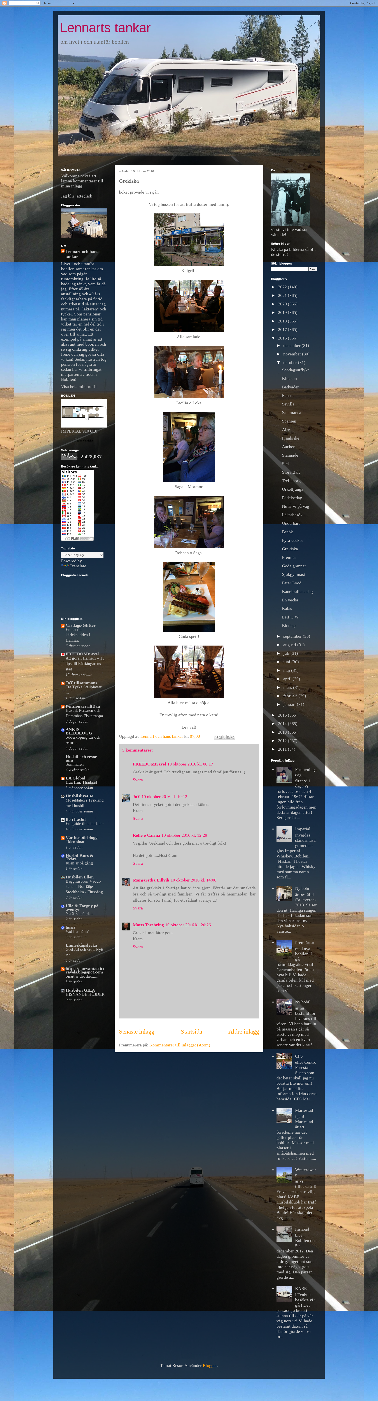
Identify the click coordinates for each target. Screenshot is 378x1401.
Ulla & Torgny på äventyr (82, 907)
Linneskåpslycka (81, 945)
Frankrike (290, 438)
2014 (283, 723)
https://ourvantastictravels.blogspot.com (85, 970)
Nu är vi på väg (295, 506)
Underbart (291, 523)
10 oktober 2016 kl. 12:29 (184, 835)
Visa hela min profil (79, 386)
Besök (287, 531)
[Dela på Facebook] (228, 737)
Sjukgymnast (293, 574)
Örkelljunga (292, 489)
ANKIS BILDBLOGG (79, 731)
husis (70, 927)
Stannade (290, 455)
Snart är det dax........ (83, 976)
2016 (283, 338)
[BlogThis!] (220, 737)
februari (291, 695)
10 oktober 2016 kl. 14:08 (193, 880)
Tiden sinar (75, 841)
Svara (138, 779)
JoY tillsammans (81, 682)
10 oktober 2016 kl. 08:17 (190, 764)
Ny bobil (303, 888)
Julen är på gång (79, 863)
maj (287, 670)
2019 (283, 312)
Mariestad (304, 1110)
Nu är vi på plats (79, 913)
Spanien (289, 421)
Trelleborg (291, 480)
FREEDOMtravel (149, 764)
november (292, 354)
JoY (136, 796)
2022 (283, 286)
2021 (283, 295)
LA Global (75, 778)
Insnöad (302, 1229)
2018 (283, 321)
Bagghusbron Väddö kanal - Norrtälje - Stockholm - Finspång (84, 886)
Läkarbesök (292, 514)
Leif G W (290, 617)
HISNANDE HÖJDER (85, 994)
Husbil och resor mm (81, 758)
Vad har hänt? (77, 931)
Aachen (288, 446)
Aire (286, 429)
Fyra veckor (292, 540)
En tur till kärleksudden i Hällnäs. (78, 634)
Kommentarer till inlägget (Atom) (179, 1045)
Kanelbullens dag (297, 591)
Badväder (290, 386)
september (293, 636)
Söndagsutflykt (295, 369)
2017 (283, 329)
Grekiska (290, 548)
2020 (283, 303)
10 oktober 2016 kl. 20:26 (188, 924)
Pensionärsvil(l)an (83, 706)
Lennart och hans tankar (81, 254)
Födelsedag (292, 497)
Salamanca (291, 412)
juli (286, 653)
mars (288, 687)
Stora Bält (291, 472)
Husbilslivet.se (79, 795)
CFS (299, 1056)
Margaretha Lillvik (151, 880)
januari (290, 704)
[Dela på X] (224, 737)
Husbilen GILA (80, 990)
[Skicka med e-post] (216, 737)
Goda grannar (294, 565)
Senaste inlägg (136, 1031)
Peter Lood (291, 582)
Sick (286, 463)
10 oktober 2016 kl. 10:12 (164, 796)
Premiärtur (304, 942)
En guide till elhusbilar (85, 823)
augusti (290, 644)
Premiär (289, 557)
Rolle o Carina (146, 835)
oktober (290, 362)
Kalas (287, 608)
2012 (283, 740)
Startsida (191, 1031)
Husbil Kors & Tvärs (80, 857)
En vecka (290, 599)
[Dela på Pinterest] (233, 737)
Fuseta (288, 395)
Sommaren (75, 764)
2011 (283, 749)
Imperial (302, 828)
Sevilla (288, 404)
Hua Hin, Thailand (81, 782)
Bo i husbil (76, 819)
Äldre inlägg (243, 1031)
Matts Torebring (148, 924)
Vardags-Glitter (81, 625)
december (292, 345)
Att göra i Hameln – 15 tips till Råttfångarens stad (85, 663)
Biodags (289, 625)
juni (287, 661)
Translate (78, 565)
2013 (283, 732)
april (288, 678)
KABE (301, 1288)
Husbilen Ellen (80, 877)
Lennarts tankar (105, 27)
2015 (283, 715)
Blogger (210, 1365)
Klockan (289, 378)
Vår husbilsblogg (82, 837)
